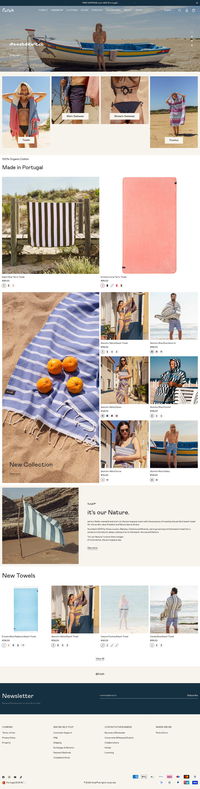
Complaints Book (61, 758)
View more (15, 474)
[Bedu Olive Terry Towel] (50, 225)
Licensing (109, 753)
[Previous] (65, 3)
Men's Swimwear (75, 116)
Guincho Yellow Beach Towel (114, 343)
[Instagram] (9, 777)
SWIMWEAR (57, 10)
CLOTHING (71, 10)
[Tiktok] (21, 777)
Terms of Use (8, 733)
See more (92, 548)
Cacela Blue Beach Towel (162, 637)
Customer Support (62, 733)
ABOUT (128, 10)
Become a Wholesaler (115, 733)
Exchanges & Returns (63, 748)
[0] (193, 10)
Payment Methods (62, 753)
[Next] (134, 3)
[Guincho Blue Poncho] (174, 380)
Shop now (15, 55)
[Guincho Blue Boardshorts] (174, 316)
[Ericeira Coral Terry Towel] (149, 225)
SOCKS (84, 10)
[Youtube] (15, 777)
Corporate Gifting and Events (119, 738)
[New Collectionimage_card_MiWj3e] (50, 387)
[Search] (179, 10)
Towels (26, 140)
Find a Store (162, 733)
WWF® (138, 10)
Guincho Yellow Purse (111, 471)
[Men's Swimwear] (75, 100)
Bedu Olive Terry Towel (13, 277)
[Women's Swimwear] (125, 100)
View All (100, 659)
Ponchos (173, 140)
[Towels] (26, 112)
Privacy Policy (8, 738)
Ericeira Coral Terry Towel (113, 277)
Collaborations (112, 743)
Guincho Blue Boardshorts (163, 343)
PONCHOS (97, 10)
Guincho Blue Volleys (160, 471)
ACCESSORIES (113, 10)
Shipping (57, 743)
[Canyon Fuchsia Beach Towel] (125, 609)
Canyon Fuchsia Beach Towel (114, 637)
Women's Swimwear (124, 116)
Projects (6, 743)
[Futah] (8, 10)
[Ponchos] (174, 112)
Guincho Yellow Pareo (111, 407)
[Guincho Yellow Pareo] (125, 380)
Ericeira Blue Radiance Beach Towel (19, 637)
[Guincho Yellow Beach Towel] (125, 316)
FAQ (55, 738)
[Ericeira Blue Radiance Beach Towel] (26, 609)
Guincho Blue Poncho (160, 407)
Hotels (108, 748)
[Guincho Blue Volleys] (174, 444)
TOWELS (43, 10)
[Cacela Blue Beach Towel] (174, 609)
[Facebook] (3, 777)
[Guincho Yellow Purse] (125, 444)
